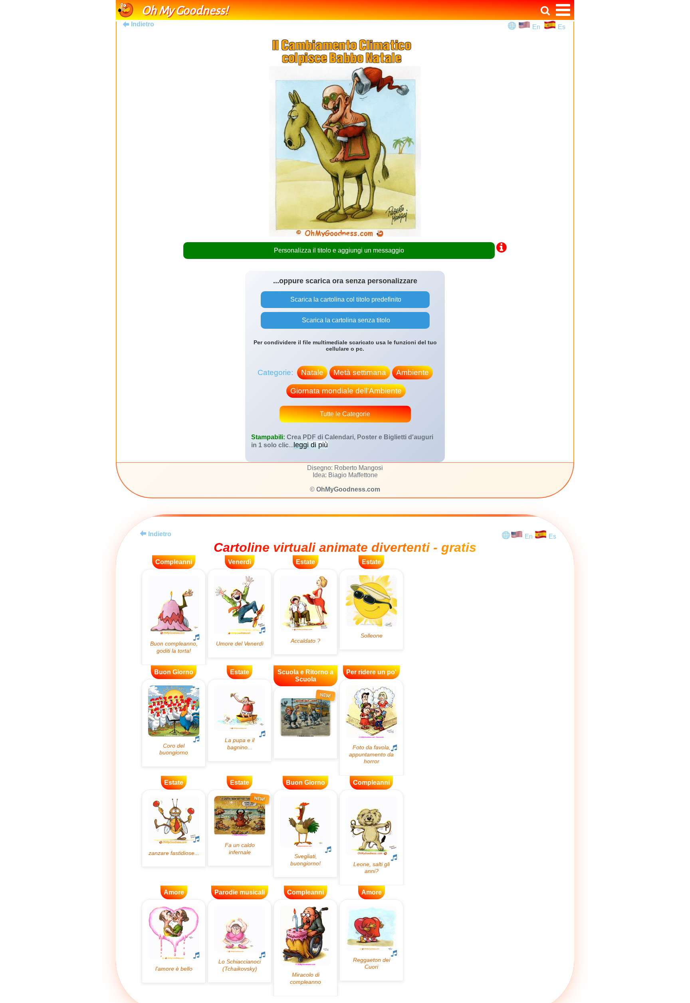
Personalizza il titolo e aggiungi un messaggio (339, 250)
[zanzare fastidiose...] (173, 828)
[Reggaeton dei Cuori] (371, 940)
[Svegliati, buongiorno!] (305, 833)
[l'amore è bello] (173, 941)
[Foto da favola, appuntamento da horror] (371, 727)
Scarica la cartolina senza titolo (345, 320)
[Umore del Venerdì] (239, 613)
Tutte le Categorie (345, 414)
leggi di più (310, 445)
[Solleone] (371, 609)
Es (561, 27)
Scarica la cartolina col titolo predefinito (345, 299)
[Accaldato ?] (305, 611)
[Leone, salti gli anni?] (371, 837)
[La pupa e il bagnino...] (239, 720)
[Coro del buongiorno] (173, 722)
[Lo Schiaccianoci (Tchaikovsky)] (239, 941)
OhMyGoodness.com (348, 489)
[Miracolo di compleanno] (305, 948)
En (537, 27)
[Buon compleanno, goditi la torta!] (173, 617)
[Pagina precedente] (143, 533)
